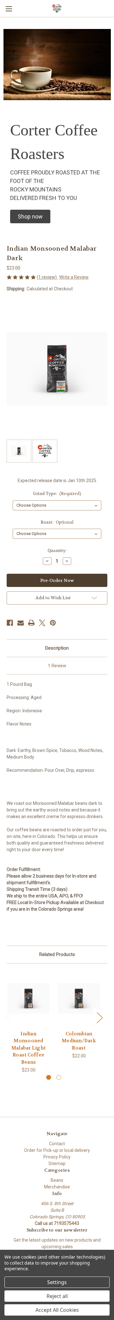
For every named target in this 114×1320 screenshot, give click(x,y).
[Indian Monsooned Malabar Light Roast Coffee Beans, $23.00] (28, 998)
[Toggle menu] (8, 8)
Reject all (57, 1296)
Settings (57, 1282)
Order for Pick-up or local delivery (57, 1150)
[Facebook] (10, 622)
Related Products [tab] (57, 954)
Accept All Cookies (57, 1309)
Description (57, 648)
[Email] (20, 622)
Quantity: (57, 550)
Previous (8, 1017)
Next (99, 1017)
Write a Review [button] (74, 277)
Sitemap (57, 1163)
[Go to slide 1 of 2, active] (48, 1077)
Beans (57, 1180)
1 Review (57, 666)
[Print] (31, 622)
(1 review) (47, 277)
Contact (57, 1143)
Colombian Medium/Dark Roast (79, 1041)
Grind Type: (57, 493)
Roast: (57, 522)
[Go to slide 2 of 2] (58, 1077)
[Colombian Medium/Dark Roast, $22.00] (79, 998)
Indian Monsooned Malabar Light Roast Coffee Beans (28, 1048)
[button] (30, 216)
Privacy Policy (57, 1156)
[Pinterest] (53, 622)
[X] (42, 622)
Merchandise (57, 1186)
